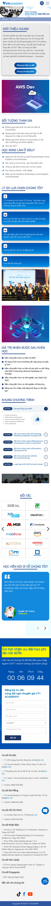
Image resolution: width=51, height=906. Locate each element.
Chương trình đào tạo (17, 19)
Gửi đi (13, 737)
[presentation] (3, 529)
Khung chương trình (25, 71)
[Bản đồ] (40, 760)
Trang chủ (5, 19)
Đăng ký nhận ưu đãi (25, 65)
